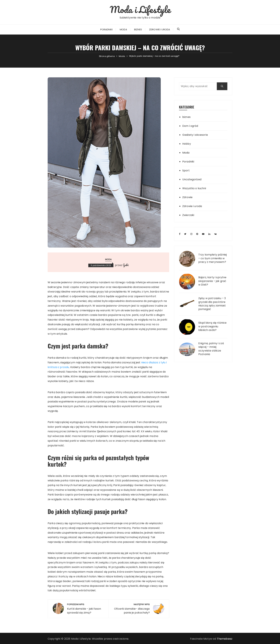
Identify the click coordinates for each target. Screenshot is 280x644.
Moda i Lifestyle (140, 9)
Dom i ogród (190, 126)
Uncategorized (191, 179)
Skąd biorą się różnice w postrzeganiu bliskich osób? (212, 326)
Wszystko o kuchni (194, 188)
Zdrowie (187, 197)
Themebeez (224, 639)
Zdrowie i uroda (159, 29)
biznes (186, 117)
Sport (186, 170)
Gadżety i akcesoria (195, 135)
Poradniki (106, 29)
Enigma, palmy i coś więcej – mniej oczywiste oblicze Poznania (211, 349)
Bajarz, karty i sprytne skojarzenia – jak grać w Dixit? (212, 281)
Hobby (186, 144)
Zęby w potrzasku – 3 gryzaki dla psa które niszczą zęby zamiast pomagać (212, 304)
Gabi (125, 265)
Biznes (138, 29)
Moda (123, 29)
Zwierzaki (188, 215)
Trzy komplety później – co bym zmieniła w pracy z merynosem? (212, 258)
